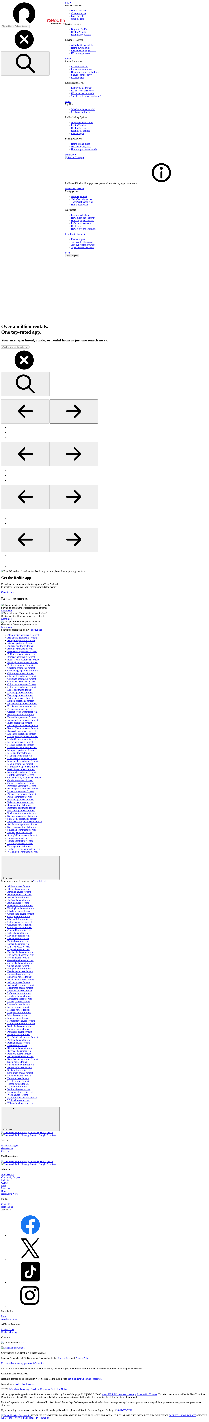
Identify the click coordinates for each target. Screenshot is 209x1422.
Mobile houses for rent (18, 1018)
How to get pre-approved (83, 228)
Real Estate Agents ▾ (75, 234)
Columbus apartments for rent (21, 684)
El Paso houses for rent (18, 946)
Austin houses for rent (18, 902)
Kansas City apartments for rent (22, 728)
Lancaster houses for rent (19, 998)
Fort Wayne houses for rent (20, 955)
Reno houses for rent (17, 1045)
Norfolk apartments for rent (20, 775)
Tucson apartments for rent (20, 843)
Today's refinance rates (82, 202)
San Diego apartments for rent (21, 827)
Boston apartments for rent (20, 665)
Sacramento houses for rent (20, 1056)
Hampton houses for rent (19, 968)
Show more (7, 878)
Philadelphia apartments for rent (22, 788)
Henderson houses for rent (20, 971)
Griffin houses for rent (18, 966)
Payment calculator (80, 215)
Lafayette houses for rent (19, 993)
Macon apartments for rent (20, 742)
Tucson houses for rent (18, 1084)
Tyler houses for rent (17, 1086)
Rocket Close (7, 1329)
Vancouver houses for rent (20, 1092)
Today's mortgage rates (82, 199)
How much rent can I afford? (85, 72)
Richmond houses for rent (19, 1048)
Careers (5, 1151)
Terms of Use (63, 1358)
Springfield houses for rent (20, 1073)
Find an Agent (78, 239)
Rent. (3, 1316)
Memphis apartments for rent (21, 750)
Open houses (77, 19)
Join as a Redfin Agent (82, 242)
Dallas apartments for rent (19, 690)
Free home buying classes (83, 50)
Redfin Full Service (80, 130)
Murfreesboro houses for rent (21, 1023)
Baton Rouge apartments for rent (23, 659)
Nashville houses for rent (19, 1026)
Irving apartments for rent (19, 722)
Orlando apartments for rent (20, 783)
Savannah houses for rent (19, 1067)
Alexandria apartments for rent (22, 637)
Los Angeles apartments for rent (22, 736)
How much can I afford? (83, 217)
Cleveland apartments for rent (21, 679)
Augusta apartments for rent (20, 646)
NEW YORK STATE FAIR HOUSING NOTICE (25, 1418)
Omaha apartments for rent (20, 780)
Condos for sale (78, 13)
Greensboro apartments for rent (22, 711)
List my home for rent (81, 88)
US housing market (80, 53)
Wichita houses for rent (18, 1100)
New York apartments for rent (21, 772)
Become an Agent (10, 1145)
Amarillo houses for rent (19, 891)
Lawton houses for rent (18, 1004)
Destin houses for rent (17, 941)
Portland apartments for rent (20, 799)
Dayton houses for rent (18, 935)
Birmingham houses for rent (20, 908)
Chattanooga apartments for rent (22, 670)
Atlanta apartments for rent (20, 643)
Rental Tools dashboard (82, 90)
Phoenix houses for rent (18, 1034)
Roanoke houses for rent (19, 1053)
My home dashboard (81, 112)
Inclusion (5, 1180)
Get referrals (7, 1148)
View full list (35, 629)
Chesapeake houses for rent (20, 913)
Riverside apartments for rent (21, 810)
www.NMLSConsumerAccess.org (119, 1394)
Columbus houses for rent (19, 924)
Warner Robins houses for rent (22, 1097)
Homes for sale (78, 10)
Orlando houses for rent (18, 1029)
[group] (104, 432)
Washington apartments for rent (22, 851)
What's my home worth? (83, 109)
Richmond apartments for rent (21, 807)
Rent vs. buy (77, 226)
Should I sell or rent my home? (86, 96)
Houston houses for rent (18, 974)
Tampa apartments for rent (20, 838)
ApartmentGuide (9, 1319)
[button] (33, 13)
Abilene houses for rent (18, 886)
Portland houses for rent (18, 1040)
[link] (161, 183)
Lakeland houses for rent (19, 996)
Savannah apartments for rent (21, 829)
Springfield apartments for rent (22, 835)
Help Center (7, 1207)
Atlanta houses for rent (18, 897)
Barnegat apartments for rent (21, 657)
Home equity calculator (82, 220)
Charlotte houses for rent (19, 911)
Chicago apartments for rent (20, 673)
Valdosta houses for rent (18, 1089)
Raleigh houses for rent (18, 1042)
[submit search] (25, 63)
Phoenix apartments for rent (20, 791)
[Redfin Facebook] (30, 1235)
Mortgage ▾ (70, 154)
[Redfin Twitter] (30, 1259)
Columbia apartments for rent (21, 681)
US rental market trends (82, 93)
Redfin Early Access (81, 34)
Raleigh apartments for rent (20, 802)
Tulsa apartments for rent (19, 846)
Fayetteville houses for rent (20, 952)
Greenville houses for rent (19, 963)
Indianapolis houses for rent (20, 979)
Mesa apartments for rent (19, 753)
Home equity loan (79, 204)
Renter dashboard (79, 66)
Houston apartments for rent (20, 714)
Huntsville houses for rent (19, 977)
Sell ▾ (68, 101)
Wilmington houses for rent (20, 1103)
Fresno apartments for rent (20, 709)
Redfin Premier (78, 32)
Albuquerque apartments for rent (23, 635)
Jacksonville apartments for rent (22, 725)
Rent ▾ (68, 58)
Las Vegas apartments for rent (21, 733)
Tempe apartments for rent (20, 840)
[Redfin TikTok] (30, 1282)
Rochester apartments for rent (21, 813)
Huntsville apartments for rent (21, 717)
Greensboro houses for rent (20, 960)
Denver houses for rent (18, 938)
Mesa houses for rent (17, 1015)
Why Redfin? (7, 1174)
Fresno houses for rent (18, 957)
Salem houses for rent (17, 1062)
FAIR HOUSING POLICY (182, 1415)
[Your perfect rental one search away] (104, 290)
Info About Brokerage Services (24, 1389)
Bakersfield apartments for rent (22, 651)
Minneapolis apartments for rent (22, 761)
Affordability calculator (82, 45)
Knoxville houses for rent (19, 990)
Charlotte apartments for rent (21, 668)
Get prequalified (79, 196)
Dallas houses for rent (17, 933)
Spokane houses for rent (19, 1070)
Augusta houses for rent (18, 900)
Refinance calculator (81, 223)
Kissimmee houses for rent (20, 988)
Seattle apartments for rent (19, 832)
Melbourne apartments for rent (22, 747)
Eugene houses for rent (18, 949)
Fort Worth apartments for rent (22, 706)
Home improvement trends (84, 149)
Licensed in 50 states (147, 1394)
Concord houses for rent (19, 930)
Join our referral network (83, 244)
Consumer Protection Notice (53, 1389)
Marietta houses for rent (18, 1009)
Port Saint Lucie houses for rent (22, 1037)
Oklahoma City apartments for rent (24, 777)
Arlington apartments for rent (21, 640)
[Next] (74, 411)
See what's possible (74, 188)
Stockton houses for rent (19, 1075)
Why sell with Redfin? (82, 122)
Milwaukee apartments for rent (22, 758)
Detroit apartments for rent (20, 698)
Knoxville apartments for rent (21, 731)
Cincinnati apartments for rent (21, 676)
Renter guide (77, 77)
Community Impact (10, 1177)
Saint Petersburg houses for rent (22, 1059)
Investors (5, 1188)
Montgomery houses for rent (21, 1020)
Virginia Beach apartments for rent (24, 849)
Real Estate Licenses (24, 1384)
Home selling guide (80, 144)
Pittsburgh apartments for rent (21, 794)
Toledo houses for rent (18, 1081)
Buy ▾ (68, 2)
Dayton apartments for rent (20, 692)
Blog (3, 1191)
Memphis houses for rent (19, 1012)
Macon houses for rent (18, 1007)
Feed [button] (67, 252)
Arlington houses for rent (19, 894)
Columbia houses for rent (19, 922)
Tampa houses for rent (18, 1078)
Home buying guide (80, 47)
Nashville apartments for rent (21, 769)
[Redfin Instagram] (30, 1306)
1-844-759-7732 (124, 1410)
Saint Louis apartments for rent (22, 818)
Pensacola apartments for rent (21, 786)
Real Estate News (9, 1193)
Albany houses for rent (18, 889)
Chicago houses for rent (18, 916)
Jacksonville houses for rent (20, 985)
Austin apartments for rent (19, 648)
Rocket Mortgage (9, 1332)
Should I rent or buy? (81, 74)
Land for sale (77, 16)
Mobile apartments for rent (20, 764)
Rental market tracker (81, 69)
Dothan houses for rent (18, 944)
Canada (20, 1347)
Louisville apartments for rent (21, 739)
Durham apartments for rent (20, 700)
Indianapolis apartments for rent (22, 720)
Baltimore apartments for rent (21, 654)
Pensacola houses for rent (19, 1031)
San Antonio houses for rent (20, 1064)
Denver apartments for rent (20, 695)
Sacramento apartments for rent (22, 816)
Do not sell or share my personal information (22, 1363)
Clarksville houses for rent (20, 919)
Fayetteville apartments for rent (22, 703)
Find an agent (77, 133)
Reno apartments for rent (19, 805)
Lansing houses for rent (18, 1001)
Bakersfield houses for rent (20, 905)
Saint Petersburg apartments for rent (24, 821)
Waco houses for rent (17, 1095)
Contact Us (6, 1204)
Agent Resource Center (82, 247)
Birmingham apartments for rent (22, 662)
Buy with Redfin (79, 29)
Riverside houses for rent (19, 1051)
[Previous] (25, 411)
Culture (4, 1182)
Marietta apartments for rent (20, 744)
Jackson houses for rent (18, 982)
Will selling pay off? (81, 146)
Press (3, 1185)
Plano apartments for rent (19, 797)
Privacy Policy (82, 1358)
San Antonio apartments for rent (22, 824)
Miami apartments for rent (19, 755)
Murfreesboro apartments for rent (23, 766)
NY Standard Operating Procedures (85, 1378)
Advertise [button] (6, 1209)
